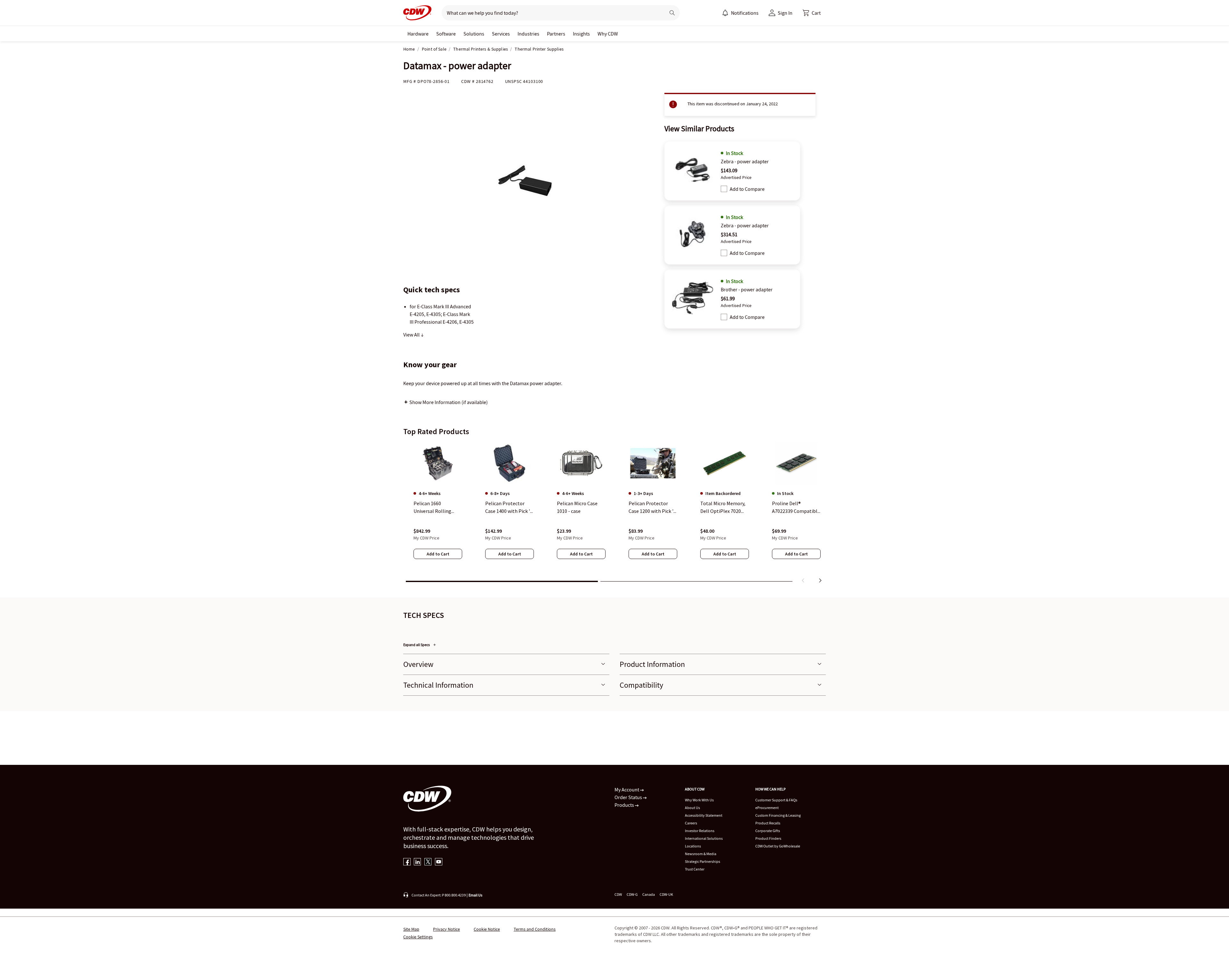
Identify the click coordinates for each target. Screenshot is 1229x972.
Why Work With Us (699, 800)
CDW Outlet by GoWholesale (777, 846)
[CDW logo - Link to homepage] (417, 12)
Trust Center (694, 869)
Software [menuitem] (446, 33)
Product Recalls (767, 823)
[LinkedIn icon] (417, 862)
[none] (418, 33)
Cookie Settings (418, 937)
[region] (614, 514)
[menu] (740, 12)
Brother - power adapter (747, 289)
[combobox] (551, 12)
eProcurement (767, 807)
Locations (693, 846)
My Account (627, 789)
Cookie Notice (487, 929)
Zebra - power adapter (745, 161)
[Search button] (672, 13)
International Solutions (704, 838)
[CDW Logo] (417, 12)
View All (412, 334)
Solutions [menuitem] (473, 33)
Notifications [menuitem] (745, 13)
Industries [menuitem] (528, 33)
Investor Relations (699, 830)
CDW (618, 894)
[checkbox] (724, 189)
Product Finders (768, 838)
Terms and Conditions (535, 929)
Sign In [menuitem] (785, 13)
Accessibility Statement (703, 815)
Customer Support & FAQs (776, 800)
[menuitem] (725, 13)
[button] (811, 12)
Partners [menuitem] (556, 33)
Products (624, 805)
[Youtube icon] (438, 862)
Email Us (475, 895)
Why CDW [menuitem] (608, 33)
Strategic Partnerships (702, 861)
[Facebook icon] (407, 862)
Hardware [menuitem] (418, 33)
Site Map (411, 929)
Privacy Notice (446, 929)
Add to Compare (747, 189)
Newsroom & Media (700, 853)
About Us (692, 807)
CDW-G (632, 894)
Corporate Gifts (767, 830)
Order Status (628, 797)
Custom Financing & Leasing (778, 815)
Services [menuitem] (501, 33)
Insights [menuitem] (581, 33)
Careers (691, 823)
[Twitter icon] (428, 862)
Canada (648, 894)
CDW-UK (666, 894)
